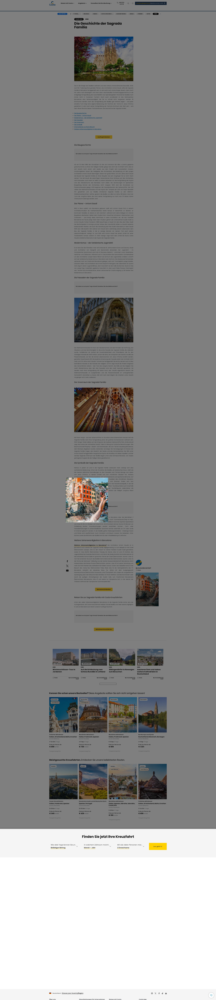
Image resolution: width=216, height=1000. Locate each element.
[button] (211, 995)
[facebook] (159, 994)
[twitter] (155, 994)
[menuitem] (65, 846)
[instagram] (152, 994)
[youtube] (166, 994)
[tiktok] (162, 994)
